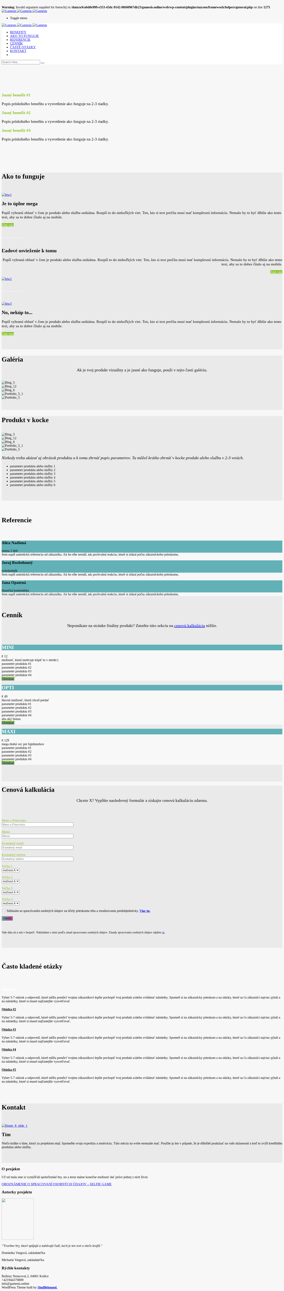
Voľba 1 (7, 866)
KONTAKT (18, 51)
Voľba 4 (7, 899)
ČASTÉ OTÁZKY (23, 47)
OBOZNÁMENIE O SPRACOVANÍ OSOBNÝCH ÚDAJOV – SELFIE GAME (57, 1184)
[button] (142, 989)
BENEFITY (18, 32)
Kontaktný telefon (13, 855)
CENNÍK (16, 43)
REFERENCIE (20, 39)
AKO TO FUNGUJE (24, 36)
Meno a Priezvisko (14, 820)
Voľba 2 (7, 877)
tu (163, 932)
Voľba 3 (7, 888)
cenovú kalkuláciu (189, 625)
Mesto (6, 832)
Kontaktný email (12, 843)
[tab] (142, 989)
